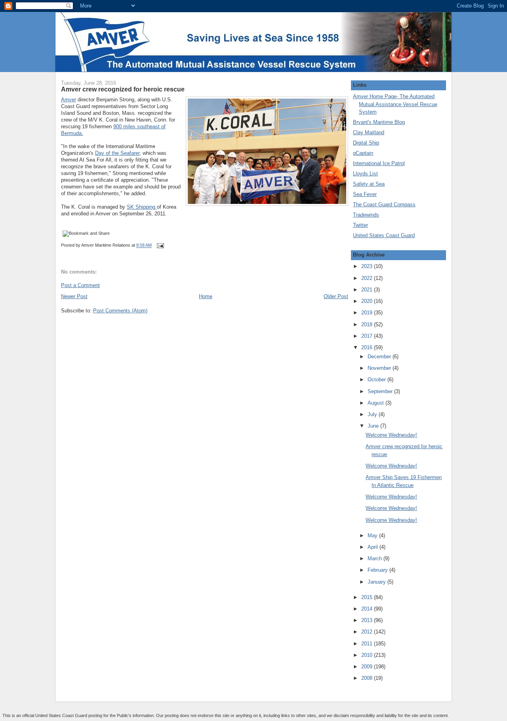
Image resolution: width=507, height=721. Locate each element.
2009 (367, 667)
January (377, 582)
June (374, 426)
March (375, 558)
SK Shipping (142, 207)
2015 (367, 597)
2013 (367, 620)
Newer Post (74, 296)
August (376, 403)
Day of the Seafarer (117, 153)
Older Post (336, 296)
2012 (367, 632)
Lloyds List (365, 174)
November (380, 368)
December (380, 357)
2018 (367, 324)
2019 (367, 313)
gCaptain (363, 153)
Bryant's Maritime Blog (379, 122)
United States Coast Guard (384, 235)
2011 (367, 644)
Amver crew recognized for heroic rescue (123, 89)
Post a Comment (80, 285)
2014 (367, 609)
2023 (367, 266)
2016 (367, 347)
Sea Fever (365, 194)
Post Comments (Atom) (120, 311)
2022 (367, 278)
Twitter (360, 225)
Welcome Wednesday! (391, 435)
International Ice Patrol (379, 163)
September (381, 391)
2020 (367, 301)
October (377, 379)
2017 (367, 336)
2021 (367, 290)
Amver (68, 100)
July (373, 414)
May (373, 535)
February (378, 570)
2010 (367, 655)
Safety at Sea (369, 184)
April (373, 547)
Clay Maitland (368, 132)
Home (205, 296)
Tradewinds (366, 215)
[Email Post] (159, 245)
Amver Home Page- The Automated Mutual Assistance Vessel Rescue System (395, 104)
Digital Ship (366, 143)
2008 (367, 678)
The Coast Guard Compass (384, 204)
